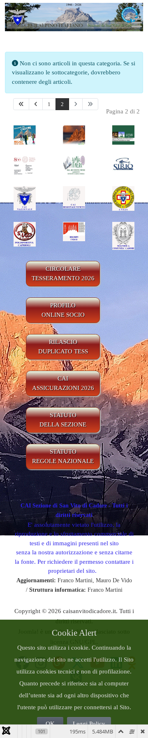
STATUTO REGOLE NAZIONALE (63, 456)
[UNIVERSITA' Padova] (25, 164)
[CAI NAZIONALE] (25, 197)
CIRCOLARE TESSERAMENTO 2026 (63, 273)
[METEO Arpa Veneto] (123, 134)
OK (50, 723)
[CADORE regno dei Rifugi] (74, 134)
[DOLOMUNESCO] (74, 231)
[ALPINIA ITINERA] (74, 164)
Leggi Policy (89, 723)
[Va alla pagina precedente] (36, 104)
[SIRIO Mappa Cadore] (123, 164)
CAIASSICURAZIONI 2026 (63, 383)
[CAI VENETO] (74, 197)
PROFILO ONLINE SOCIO (63, 310)
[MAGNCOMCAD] (123, 235)
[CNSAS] (123, 197)
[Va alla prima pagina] (21, 104)
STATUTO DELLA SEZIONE (62, 420)
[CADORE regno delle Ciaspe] (25, 134)
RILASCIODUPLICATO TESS (63, 347)
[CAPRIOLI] (25, 233)
